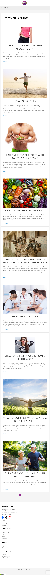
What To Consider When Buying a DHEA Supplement (25, 419)
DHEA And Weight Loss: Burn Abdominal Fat (25, 47)
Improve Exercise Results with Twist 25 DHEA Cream (25, 157)
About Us (9, 514)
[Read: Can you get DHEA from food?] (25, 193)
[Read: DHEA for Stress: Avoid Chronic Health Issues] (25, 345)
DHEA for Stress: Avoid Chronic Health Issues (25, 357)
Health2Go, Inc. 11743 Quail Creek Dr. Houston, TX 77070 (6, 557)
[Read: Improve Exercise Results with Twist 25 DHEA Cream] (25, 137)
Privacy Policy (4, 538)
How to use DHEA (25, 101)
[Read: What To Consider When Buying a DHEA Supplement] (25, 397)
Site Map (3, 536)
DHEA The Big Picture (25, 316)
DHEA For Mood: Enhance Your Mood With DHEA (25, 475)
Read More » (6, 61)
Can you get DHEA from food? (25, 210)
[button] (7, 8)
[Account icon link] (1, 7)
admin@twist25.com (6, 563)
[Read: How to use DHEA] (25, 83)
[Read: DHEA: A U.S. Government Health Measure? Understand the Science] (25, 244)
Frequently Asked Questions (5, 524)
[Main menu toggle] (47, 8)
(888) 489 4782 (5, 561)
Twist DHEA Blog (5, 532)
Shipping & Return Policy (5, 546)
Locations (3, 534)
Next (46, 494)
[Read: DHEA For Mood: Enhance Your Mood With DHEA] (25, 456)
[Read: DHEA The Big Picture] (25, 299)
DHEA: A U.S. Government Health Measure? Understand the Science (25, 261)
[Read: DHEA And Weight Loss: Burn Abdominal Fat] (25, 35)
